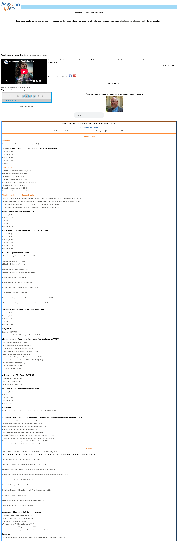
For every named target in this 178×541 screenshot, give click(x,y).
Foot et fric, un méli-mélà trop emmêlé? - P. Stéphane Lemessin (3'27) (25, 530)
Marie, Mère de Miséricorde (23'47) (13, 363)
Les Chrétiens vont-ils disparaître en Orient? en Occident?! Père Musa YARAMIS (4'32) (30, 204)
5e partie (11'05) (7, 403)
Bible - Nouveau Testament (63, 131)
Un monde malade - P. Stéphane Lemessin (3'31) (18, 518)
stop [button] (34, 96)
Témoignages (100, 131)
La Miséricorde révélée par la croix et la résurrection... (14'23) (22, 357)
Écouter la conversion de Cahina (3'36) (14, 173)
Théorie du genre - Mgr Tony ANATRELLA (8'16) (17, 505)
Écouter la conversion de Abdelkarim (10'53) (16, 171)
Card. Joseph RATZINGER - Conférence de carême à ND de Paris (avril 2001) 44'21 (29, 452)
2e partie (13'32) (7, 217)
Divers (130, 131)
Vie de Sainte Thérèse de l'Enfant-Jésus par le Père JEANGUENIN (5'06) (25, 500)
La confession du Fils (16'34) (11, 368)
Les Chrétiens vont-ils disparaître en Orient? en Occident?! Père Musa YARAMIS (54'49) (30, 207)
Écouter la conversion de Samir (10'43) (14, 188)
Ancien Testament (79, 131)
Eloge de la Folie (17, 100)
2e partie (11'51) (7, 316)
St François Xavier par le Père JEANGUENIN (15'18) (19, 485)
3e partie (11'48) (7, 318)
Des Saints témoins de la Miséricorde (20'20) (16, 345)
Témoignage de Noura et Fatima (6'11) (14, 185)
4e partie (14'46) (7, 160)
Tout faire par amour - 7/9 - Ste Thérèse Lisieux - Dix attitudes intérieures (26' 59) (28, 438)
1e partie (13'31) (7, 313)
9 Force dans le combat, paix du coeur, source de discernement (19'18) (25, 303)
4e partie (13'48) (7, 242)
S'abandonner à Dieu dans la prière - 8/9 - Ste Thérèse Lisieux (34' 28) (25, 441)
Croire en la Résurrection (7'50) (12, 381)
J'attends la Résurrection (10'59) (12, 384)
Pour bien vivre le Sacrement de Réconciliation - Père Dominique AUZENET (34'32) (29, 411)
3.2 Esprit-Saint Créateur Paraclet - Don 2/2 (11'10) (18, 272)
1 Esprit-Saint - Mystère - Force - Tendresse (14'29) (19, 256)
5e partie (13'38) (7, 324)
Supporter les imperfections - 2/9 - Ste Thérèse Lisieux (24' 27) (22, 423)
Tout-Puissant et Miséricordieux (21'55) (14, 342)
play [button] (27, 96)
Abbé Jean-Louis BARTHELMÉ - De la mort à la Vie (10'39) (21, 459)
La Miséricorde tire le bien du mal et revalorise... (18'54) (20, 351)
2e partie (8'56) (7, 394)
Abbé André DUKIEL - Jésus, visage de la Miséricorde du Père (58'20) (24, 464)
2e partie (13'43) (7, 237)
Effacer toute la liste (26, 106)
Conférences (90, 131)
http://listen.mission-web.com (38, 55)
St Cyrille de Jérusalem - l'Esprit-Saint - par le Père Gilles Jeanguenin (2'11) (26, 490)
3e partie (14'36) (7, 157)
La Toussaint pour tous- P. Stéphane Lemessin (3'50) (19, 527)
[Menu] (6, 7)
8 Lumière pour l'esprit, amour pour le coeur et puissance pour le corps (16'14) (27, 298)
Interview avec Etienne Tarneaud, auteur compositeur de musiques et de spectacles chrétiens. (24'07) (35, 474)
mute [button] (10, 96)
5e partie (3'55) (7, 163)
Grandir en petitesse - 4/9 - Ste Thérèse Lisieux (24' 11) (20, 429)
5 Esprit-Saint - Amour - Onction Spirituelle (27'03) (18, 282)
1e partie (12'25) (7, 215)
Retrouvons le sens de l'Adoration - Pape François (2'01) (20, 144)
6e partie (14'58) (7, 248)
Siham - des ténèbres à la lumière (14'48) (15, 191)
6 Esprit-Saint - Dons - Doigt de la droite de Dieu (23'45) (20, 287)
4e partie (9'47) (7, 223)
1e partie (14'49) (7, 151)
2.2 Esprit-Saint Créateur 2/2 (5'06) (13, 264)
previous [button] (23, 96)
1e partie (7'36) (7, 234)
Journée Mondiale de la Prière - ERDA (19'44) (16, 87)
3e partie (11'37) (7, 220)
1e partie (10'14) (7, 392)
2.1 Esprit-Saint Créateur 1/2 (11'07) (13, 261)
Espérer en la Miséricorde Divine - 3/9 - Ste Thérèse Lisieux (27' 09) (24, 426)
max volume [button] (18, 96)
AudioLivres (49, 131)
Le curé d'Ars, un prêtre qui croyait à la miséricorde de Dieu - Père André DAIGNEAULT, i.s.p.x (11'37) (35, 537)
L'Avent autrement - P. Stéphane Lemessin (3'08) (18, 524)
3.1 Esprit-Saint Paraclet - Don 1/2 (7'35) (15, 269)
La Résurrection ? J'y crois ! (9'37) (13, 378)
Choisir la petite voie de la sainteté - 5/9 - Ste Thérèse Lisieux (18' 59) (24, 432)
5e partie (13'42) (7, 245)
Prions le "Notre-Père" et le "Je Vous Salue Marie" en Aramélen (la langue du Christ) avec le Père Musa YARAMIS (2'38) (41, 201)
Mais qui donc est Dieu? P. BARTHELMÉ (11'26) (17, 480)
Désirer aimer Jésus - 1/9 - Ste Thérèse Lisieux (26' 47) (20, 421)
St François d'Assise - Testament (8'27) (14, 495)
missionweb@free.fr (60, 77)
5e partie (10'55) (7, 226)
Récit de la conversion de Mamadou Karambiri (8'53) (19, 182)
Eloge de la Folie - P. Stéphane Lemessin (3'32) (17, 515)
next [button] (30, 96)
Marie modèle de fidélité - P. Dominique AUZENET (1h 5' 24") (22, 335)
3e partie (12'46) (7, 397)
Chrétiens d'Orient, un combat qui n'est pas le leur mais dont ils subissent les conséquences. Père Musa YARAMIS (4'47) (41, 198)
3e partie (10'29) (7, 240)
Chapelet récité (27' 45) (9, 332)
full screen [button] (46, 96)
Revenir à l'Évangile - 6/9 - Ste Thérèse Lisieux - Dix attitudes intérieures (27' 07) (28, 435)
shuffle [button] (41, 96)
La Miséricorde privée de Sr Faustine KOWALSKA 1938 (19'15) (22, 360)
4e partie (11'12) (7, 321)
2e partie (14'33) (7, 154)
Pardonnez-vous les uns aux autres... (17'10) (16, 354)
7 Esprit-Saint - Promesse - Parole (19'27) (15, 292)
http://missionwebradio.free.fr (133, 21)
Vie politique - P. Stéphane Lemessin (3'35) (16, 521)
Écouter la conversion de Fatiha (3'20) (14, 179)
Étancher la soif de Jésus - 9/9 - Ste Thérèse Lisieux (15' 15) (21, 444)
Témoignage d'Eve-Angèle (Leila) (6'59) (15, 176)
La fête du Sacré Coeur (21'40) (12, 365)
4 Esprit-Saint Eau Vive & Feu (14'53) (14, 277)
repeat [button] (38, 96)
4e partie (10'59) (7, 400)
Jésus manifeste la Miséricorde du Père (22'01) (17, 348)
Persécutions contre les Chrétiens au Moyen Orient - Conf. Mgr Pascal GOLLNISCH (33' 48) (32, 469)
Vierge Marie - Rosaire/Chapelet (116, 131)
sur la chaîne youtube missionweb (26, 90)
